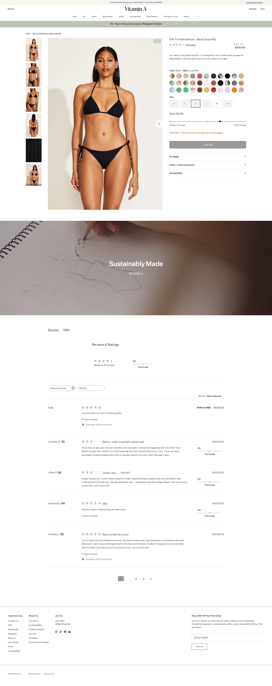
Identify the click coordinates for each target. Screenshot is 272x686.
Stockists (33, 638)
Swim (94, 16)
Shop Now (177, 2)
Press (10, 646)
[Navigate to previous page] (121, 578)
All (84, 16)
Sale (197, 16)
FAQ (10, 625)
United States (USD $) (254, 2)
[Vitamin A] (136, 8)
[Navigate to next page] (151, 578)
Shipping (12, 633)
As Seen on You (171, 16)
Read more (176, 455)
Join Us (199, 646)
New (75, 16)
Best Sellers (152, 16)
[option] (105, 124)
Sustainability (175, 173)
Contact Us (13, 621)
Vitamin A (17, 674)
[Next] (159, 123)
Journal (32, 633)
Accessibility (14, 651)
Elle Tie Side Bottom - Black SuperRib (47, 33)
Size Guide (176, 113)
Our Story (33, 621)
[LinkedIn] (69, 632)
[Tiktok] (61, 632)
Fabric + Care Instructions (181, 165)
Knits (121, 16)
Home (28, 33)
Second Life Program (39, 642)
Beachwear (108, 16)
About (186, 16)
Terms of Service (34, 674)
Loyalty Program (37, 629)
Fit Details (174, 156)
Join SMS (59, 621)
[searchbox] (59, 388)
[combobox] (91, 388)
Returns (12, 638)
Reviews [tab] (53, 330)
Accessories (135, 16)
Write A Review (180, 364)
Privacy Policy (49, 674)
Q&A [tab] (66, 329)
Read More (136, 273)
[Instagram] (56, 632)
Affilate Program (63, 624)
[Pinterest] (65, 632)
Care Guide (13, 642)
